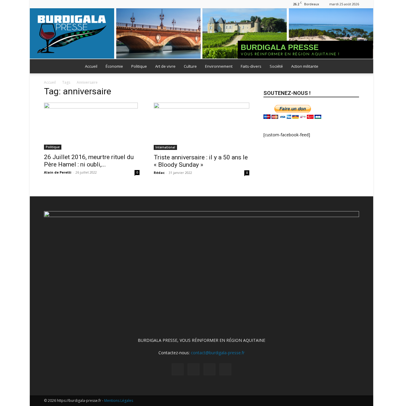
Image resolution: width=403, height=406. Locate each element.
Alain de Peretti (57, 172)
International (165, 147)
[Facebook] (48, 4)
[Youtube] (77, 4)
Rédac (159, 172)
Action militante (304, 66)
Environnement (218, 66)
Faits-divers (251, 66)
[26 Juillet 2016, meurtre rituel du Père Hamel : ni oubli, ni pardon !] (92, 126)
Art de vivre (165, 66)
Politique (139, 66)
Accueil (91, 66)
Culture (190, 66)
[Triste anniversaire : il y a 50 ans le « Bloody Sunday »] (201, 126)
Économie (114, 66)
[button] (352, 66)
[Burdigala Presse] (201, 33)
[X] (67, 4)
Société (276, 66)
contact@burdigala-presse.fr (218, 352)
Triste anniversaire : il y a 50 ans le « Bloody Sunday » (201, 161)
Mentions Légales (118, 400)
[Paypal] (58, 4)
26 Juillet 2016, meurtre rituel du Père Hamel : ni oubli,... (89, 160)
